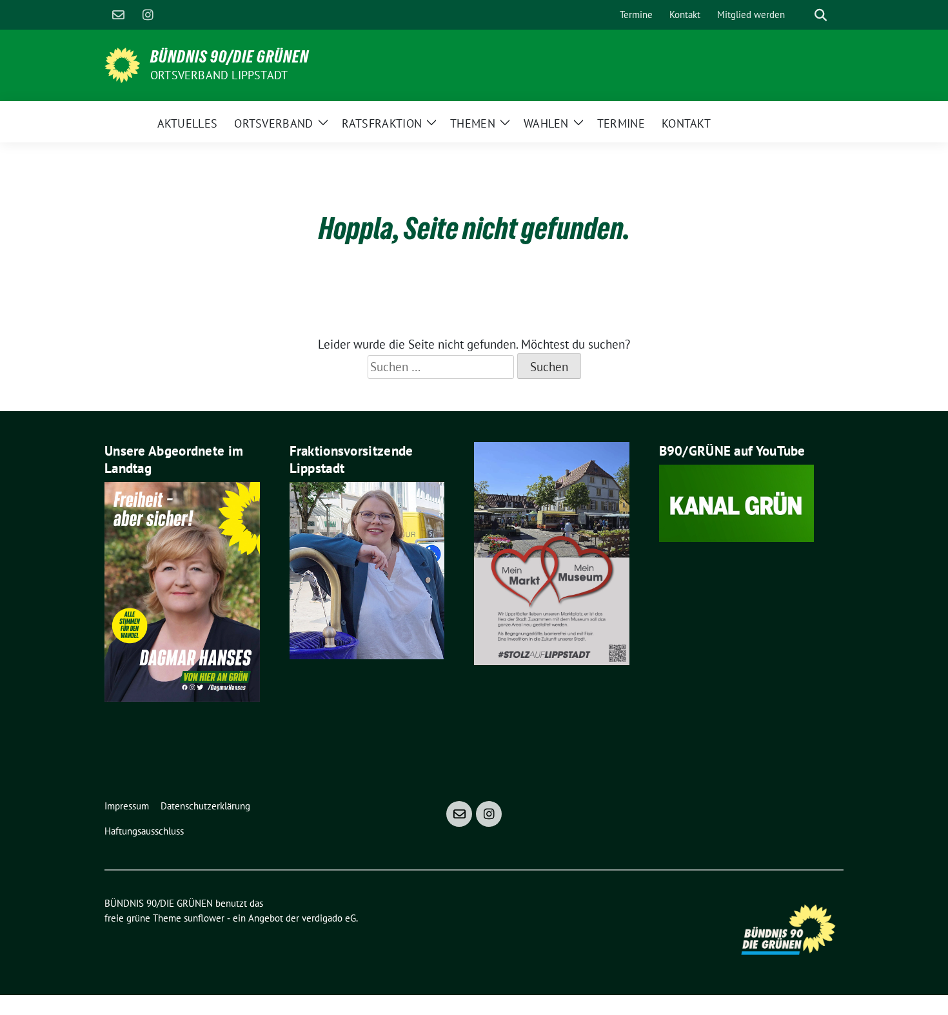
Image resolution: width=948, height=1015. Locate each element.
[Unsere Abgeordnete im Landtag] (182, 590)
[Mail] (118, 15)
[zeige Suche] (820, 15)
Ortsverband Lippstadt (219, 75)
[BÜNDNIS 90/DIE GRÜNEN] (122, 64)
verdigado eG (329, 918)
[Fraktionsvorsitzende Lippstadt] (367, 569)
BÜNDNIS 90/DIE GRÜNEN (229, 56)
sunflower (204, 918)
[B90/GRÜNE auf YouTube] (737, 502)
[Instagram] (148, 15)
